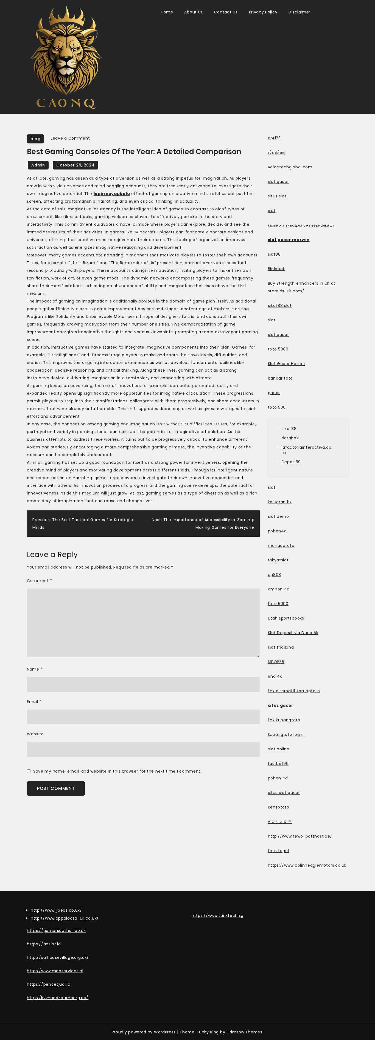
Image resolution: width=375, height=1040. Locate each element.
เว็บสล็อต (276, 152)
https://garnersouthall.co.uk (56, 930)
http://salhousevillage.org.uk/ (58, 957)
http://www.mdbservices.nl (55, 971)
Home (167, 12)
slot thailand (281, 647)
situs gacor (281, 705)
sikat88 (289, 428)
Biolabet (276, 269)
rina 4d (275, 676)
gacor (274, 392)
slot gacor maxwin (289, 239)
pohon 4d (278, 778)
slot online (279, 749)
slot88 (274, 254)
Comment (39, 580)
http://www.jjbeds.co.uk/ (56, 910)
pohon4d (277, 531)
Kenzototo (278, 807)
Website (35, 734)
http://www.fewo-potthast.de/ (300, 836)
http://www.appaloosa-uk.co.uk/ (65, 918)
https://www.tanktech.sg (218, 915)
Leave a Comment (70, 138)
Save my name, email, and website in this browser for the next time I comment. (117, 771)
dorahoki (291, 438)
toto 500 (277, 407)
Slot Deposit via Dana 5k (293, 632)
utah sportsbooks (286, 618)
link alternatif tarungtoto (294, 691)
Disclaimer (299, 12)
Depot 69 (291, 462)
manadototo (281, 545)
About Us (193, 12)
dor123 (274, 138)
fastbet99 (278, 763)
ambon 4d (279, 589)
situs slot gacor (284, 792)
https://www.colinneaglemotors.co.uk (307, 865)
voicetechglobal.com (290, 167)
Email (34, 701)
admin (38, 165)
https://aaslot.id (44, 944)
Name (35, 669)
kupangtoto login (286, 734)
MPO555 (276, 662)
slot (272, 210)
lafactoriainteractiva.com (307, 450)
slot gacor (278, 181)
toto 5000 (278, 349)
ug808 (274, 574)
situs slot (277, 196)
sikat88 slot (280, 305)
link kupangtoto (284, 720)
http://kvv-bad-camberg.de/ (57, 998)
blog (35, 139)
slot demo (278, 516)
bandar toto (280, 378)
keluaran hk (280, 502)
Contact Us (226, 12)
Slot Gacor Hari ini (286, 363)
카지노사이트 (280, 821)
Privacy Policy (263, 12)
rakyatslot (278, 560)
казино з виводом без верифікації (301, 225)
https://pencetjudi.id (49, 984)
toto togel (278, 851)
